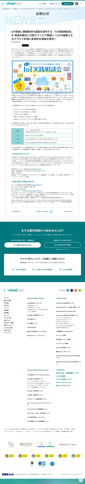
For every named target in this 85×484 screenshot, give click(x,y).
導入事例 (6, 302)
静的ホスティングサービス (63, 351)
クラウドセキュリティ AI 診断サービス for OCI (38, 385)
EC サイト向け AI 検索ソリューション (65, 323)
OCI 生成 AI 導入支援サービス (35, 379)
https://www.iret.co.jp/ (35, 169)
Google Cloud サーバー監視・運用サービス (68, 307)
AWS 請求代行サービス (32, 305)
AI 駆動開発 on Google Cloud (64, 331)
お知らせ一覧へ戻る (43, 211)
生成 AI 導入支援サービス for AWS (36, 331)
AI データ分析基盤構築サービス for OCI (36, 387)
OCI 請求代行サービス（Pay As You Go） (38, 375)
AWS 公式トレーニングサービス (36, 335)
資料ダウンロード (55, 3)
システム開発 (60, 376)
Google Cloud (61, 298)
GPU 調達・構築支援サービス (63, 327)
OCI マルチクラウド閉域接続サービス (37, 409)
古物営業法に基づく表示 (67, 431)
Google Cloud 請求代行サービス (65, 303)
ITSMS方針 (66, 429)
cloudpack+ (60, 369)
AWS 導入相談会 (21, 269)
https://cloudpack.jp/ (20, 189)
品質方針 (73, 429)
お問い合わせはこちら (24, 245)
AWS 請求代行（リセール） (34, 303)
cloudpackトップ (7, 8)
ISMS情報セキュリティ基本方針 (27, 429)
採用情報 (6, 312)
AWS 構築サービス (32, 323)
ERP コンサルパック (63, 385)
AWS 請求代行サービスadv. (33, 307)
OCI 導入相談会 (67, 269)
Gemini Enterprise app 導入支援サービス (65, 325)
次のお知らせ (68, 211)
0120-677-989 (64, 245)
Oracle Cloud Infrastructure (38, 370)
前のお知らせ (17, 211)
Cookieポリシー (20, 431)
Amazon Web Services (35, 298)
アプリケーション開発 (62, 343)
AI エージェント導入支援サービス (64, 317)
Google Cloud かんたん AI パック (64, 319)
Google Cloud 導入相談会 (44, 269)
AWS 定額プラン (31, 319)
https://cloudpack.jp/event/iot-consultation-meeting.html (41, 142)
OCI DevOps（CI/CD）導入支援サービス (38, 413)
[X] (71, 290)
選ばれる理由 (7, 300)
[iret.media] (79, 290)
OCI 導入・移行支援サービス (35, 391)
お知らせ (16, 8)
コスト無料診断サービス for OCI (36, 417)
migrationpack (31, 327)
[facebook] (67, 290)
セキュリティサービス (63, 382)
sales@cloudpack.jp (36, 185)
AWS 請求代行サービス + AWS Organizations (37, 309)
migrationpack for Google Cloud (66, 311)
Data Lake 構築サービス (63, 347)
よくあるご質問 (8, 327)
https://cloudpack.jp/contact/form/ (32, 191)
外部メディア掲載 (8, 322)
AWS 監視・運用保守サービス (35, 315)
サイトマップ (7, 332)
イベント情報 (42, 3)
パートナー (7, 315)
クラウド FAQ (7, 317)
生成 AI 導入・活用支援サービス (67, 373)
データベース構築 (61, 335)
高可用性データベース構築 (63, 339)
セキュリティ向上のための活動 (11, 429)
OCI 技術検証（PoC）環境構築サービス (38, 421)
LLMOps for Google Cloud (62, 321)
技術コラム (7, 320)
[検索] (76, 3)
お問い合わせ (67, 3)
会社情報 (6, 310)
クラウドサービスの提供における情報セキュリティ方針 (49, 429)
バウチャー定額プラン (32, 311)
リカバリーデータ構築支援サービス (36, 399)
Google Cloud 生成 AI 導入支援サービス (67, 315)
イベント (6, 307)
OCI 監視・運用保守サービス (35, 395)
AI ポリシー (28, 431)
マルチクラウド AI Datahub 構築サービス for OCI (38, 383)
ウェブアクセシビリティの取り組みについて (43, 431)
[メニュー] (81, 3)
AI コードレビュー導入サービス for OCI (36, 381)
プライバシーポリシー (9, 431)
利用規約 (57, 431)
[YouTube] (75, 290)
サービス (6, 297)
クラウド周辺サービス (63, 379)
